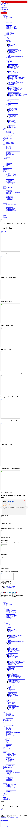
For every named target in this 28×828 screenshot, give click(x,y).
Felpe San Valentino (12, 109)
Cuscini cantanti (9, 25)
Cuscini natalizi (11, 120)
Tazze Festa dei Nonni (13, 68)
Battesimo (8, 40)
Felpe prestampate (9, 134)
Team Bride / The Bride (10, 175)
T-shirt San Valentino (12, 115)
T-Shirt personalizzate (10, 183)
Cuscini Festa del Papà (10, 27)
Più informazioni (7, 817)
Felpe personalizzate (10, 133)
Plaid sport (8, 157)
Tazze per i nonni (9, 196)
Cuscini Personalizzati (10, 33)
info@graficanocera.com (9, 587)
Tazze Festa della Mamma (13, 99)
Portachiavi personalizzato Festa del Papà (16, 77)
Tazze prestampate (9, 200)
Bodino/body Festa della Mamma (15, 88)
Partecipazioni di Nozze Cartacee (15, 50)
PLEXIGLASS (11, 61)
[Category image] (10, 251)
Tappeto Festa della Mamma (14, 97)
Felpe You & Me (9, 136)
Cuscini (9, 46)
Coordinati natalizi (12, 127)
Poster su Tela (11, 71)
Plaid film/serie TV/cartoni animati (13, 151)
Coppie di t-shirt (9, 177)
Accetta (16, 817)
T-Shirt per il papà (9, 181)
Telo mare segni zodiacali (11, 204)
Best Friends (8, 176)
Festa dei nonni (9, 60)
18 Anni (7, 37)
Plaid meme (8, 153)
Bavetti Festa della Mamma (14, 87)
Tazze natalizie (11, 126)
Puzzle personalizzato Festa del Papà (15, 78)
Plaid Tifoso (8, 147)
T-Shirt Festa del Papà (12, 81)
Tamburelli (10, 53)
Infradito (10, 47)
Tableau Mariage (11, 52)
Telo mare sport (9, 211)
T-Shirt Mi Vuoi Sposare (11, 174)
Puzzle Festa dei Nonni (13, 67)
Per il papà (8, 162)
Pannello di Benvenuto (13, 49)
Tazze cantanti (9, 191)
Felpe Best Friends (9, 132)
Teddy (9, 105)
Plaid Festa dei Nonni (12, 65)
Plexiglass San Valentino (13, 112)
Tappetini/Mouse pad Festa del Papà (15, 82)
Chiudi (2, 802)
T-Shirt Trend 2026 (10, 173)
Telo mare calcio (9, 205)
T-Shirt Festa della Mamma (13, 96)
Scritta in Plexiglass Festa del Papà (15, 79)
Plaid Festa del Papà (12, 76)
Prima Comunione (9, 57)
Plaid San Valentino (12, 111)
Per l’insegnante (9, 190)
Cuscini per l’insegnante (11, 23)
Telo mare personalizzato (11, 210)
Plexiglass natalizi (12, 122)
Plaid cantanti (8, 149)
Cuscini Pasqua (11, 101)
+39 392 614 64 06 (11, 586)
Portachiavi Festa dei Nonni (14, 66)
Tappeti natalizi (11, 125)
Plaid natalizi (11, 121)
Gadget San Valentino (12, 110)
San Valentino (8, 104)
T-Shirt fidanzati (9, 180)
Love (7, 160)
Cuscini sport (8, 34)
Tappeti (9, 38)
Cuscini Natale (9, 32)
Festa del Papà (9, 70)
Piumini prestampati (10, 143)
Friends (7, 159)
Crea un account (4, 814)
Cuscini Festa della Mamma (11, 28)
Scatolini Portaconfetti (12, 51)
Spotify (7, 165)
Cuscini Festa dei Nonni (11, 26)
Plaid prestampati (9, 155)
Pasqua (7, 100)
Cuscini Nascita (9, 31)
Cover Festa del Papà (12, 73)
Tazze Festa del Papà (12, 83)
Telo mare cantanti (9, 207)
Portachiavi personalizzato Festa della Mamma (17, 94)
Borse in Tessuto (11, 44)
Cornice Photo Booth (12, 45)
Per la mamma (9, 163)
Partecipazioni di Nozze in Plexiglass (16, 56)
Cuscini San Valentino (12, 108)
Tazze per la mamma (10, 198)
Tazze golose (8, 193)
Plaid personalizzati (10, 154)
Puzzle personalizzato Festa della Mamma (16, 95)
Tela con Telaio (11, 107)
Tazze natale (8, 194)
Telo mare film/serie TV (11, 208)
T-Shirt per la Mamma (10, 182)
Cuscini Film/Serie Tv (10, 29)
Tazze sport (8, 201)
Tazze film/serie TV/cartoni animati (13, 192)
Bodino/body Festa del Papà (14, 72)
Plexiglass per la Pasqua (13, 103)
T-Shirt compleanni (10, 179)
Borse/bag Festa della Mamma (14, 89)
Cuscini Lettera (9, 22)
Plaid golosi (8, 152)
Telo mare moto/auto (10, 209)
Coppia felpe (8, 131)
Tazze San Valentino (12, 116)
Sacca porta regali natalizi (13, 123)
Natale (7, 118)
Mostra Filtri (3, 231)
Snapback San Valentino (13, 114)
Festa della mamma (10, 84)
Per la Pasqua (8, 164)
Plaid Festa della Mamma (13, 92)
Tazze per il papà (9, 197)
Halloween (8, 117)
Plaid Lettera (8, 146)
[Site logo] (4, 3)
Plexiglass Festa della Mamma (14, 93)
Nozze (7, 42)
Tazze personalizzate (10, 199)
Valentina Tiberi (10, 501)
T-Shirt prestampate (10, 185)
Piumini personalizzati (10, 142)
